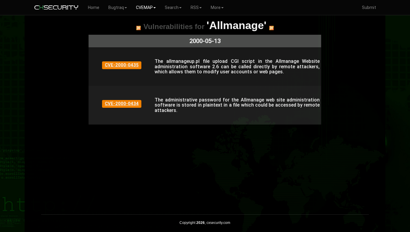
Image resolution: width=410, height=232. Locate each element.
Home (93, 7)
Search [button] (172, 7)
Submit (369, 7)
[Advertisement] (205, 166)
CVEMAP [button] (144, 7)
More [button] (216, 7)
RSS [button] (195, 7)
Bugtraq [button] (116, 7)
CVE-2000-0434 (122, 103)
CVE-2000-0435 (122, 65)
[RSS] (138, 28)
